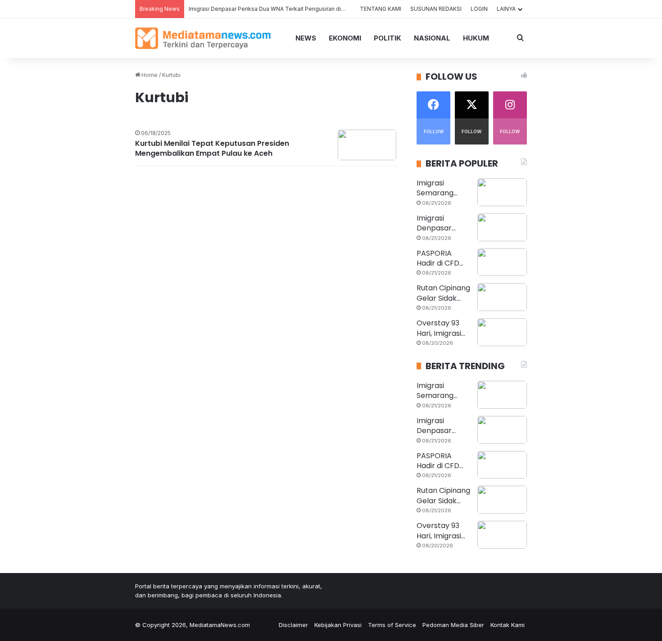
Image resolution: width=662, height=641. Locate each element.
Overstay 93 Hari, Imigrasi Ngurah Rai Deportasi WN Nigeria (441, 328)
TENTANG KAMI (380, 8)
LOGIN (479, 8)
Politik (387, 38)
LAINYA (506, 8)
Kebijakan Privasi (338, 624)
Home (149, 75)
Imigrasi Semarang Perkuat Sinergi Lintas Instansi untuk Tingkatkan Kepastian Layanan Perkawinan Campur (443, 188)
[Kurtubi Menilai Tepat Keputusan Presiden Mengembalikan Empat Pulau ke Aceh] (367, 145)
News (305, 38)
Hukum (476, 38)
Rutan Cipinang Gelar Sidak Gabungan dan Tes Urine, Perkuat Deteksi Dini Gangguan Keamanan (443, 293)
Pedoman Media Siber (453, 624)
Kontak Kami (507, 624)
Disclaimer (293, 624)
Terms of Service (392, 624)
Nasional (432, 38)
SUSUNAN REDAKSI (436, 8)
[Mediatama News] (203, 38)
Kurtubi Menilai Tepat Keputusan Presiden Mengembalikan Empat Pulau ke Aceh (212, 148)
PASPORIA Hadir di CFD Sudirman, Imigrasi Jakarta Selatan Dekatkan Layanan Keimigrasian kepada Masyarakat (439, 258)
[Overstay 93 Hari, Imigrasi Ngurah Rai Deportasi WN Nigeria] (502, 332)
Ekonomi (345, 38)
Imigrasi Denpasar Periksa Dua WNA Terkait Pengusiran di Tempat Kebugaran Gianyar (301, 8)
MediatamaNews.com (220, 624)
